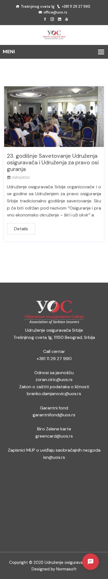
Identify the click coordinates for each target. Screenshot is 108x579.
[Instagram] (52, 19)
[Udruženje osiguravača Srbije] (54, 34)
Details (21, 229)
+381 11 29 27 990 (76, 6)
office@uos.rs (55, 12)
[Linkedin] (59, 19)
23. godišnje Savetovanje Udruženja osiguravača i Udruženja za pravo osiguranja (53, 162)
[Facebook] (45, 19)
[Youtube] (66, 19)
